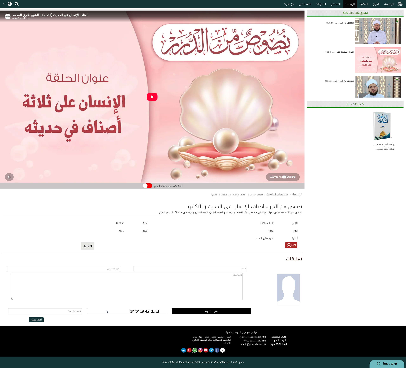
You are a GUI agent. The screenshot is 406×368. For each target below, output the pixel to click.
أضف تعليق (36, 320)
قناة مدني (305, 4)
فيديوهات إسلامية (277, 194)
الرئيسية (389, 4)
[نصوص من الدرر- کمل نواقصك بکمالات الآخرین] (378, 89)
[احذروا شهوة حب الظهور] (378, 60)
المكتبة (364, 4)
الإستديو (336, 4)
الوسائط (350, 4)
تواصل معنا (388, 364)
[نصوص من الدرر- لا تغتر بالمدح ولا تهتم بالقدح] (378, 31)
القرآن (376, 4)
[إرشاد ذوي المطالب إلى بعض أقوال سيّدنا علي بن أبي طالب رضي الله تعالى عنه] (383, 126)
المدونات (321, 4)
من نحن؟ (289, 4)
